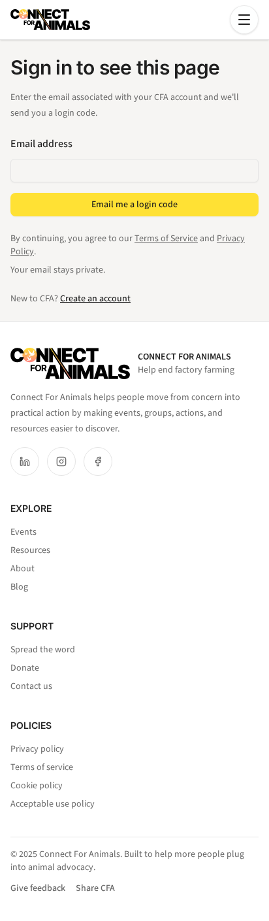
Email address (41, 144)
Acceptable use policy (52, 804)
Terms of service (41, 767)
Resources (30, 550)
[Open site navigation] (244, 19)
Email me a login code (134, 204)
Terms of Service (166, 238)
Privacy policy (37, 749)
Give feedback (37, 888)
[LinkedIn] (24, 461)
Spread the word (42, 649)
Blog (19, 587)
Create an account (95, 298)
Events (23, 532)
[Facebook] (98, 461)
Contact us (31, 686)
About (22, 568)
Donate (24, 668)
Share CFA (95, 888)
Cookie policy (36, 785)
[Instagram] (61, 461)
